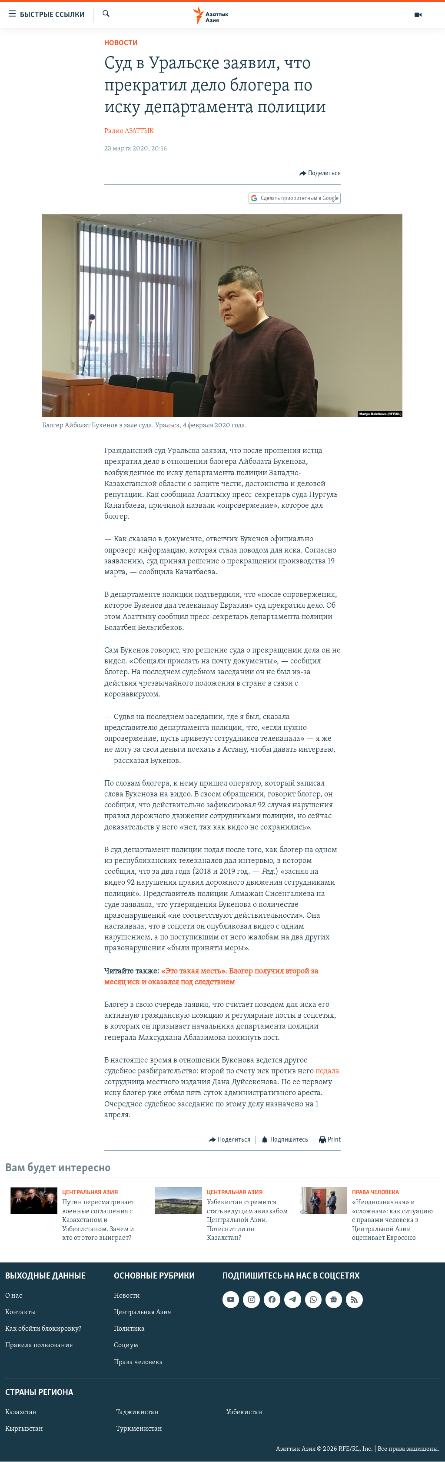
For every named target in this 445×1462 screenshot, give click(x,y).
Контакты (20, 1312)
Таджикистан (137, 1412)
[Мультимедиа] (418, 15)
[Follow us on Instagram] (251, 1300)
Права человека (375, 1192)
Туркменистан (139, 1428)
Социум (126, 1345)
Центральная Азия (90, 1192)
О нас (13, 1296)
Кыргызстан (24, 1428)
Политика (129, 1329)
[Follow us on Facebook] (272, 1300)
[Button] (320, 173)
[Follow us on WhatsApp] (313, 1300)
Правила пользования (39, 1345)
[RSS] (354, 1300)
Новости (121, 43)
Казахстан (21, 1412)
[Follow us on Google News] (333, 1300)
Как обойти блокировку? (43, 1329)
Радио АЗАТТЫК (129, 131)
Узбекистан (244, 1412)
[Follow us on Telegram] (292, 1300)
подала (327, 1072)
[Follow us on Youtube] (230, 1300)
